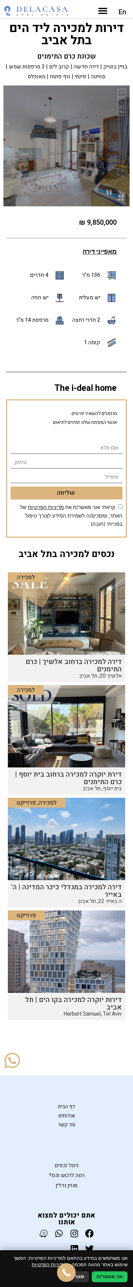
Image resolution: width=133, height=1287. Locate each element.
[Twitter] (89, 1248)
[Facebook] (89, 1233)
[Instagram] (74, 1233)
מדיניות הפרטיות (46, 507)
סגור (79, 1276)
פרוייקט (26, 802)
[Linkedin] (74, 1248)
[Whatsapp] (58, 1233)
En (122, 12)
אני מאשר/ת (110, 1276)
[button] (102, 10)
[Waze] (43, 1233)
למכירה (26, 577)
